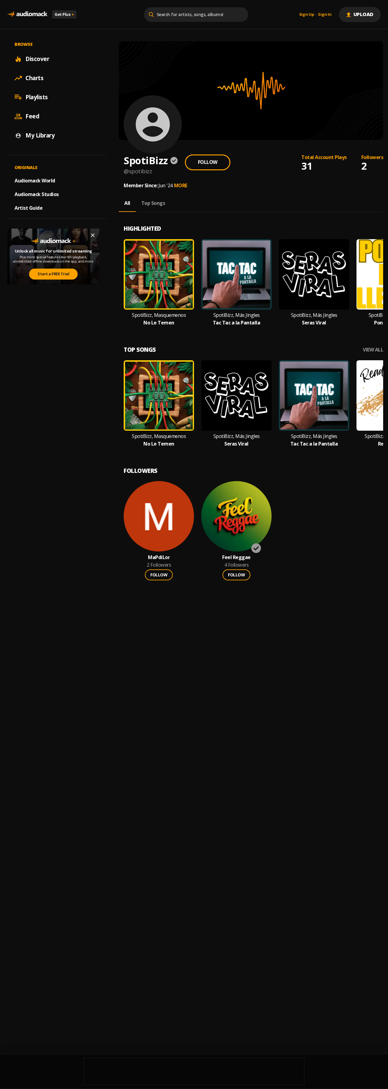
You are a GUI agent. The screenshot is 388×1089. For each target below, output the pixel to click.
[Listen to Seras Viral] (314, 274)
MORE (180, 185)
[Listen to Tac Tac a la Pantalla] (236, 274)
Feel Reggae (236, 557)
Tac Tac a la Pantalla (236, 323)
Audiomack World (35, 180)
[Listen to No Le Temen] (159, 274)
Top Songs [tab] (153, 203)
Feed (32, 116)
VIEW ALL (373, 350)
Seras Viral (314, 323)
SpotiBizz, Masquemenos (159, 315)
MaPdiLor (159, 557)
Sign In (324, 14)
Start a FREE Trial (53, 273)
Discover (37, 59)
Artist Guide (28, 208)
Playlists (36, 97)
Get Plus (64, 14)
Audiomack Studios (37, 194)
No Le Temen (158, 323)
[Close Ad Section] (93, 235)
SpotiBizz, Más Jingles (236, 315)
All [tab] (127, 203)
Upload (363, 14)
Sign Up (306, 14)
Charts (34, 78)
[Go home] (27, 14)
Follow (207, 162)
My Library (40, 135)
